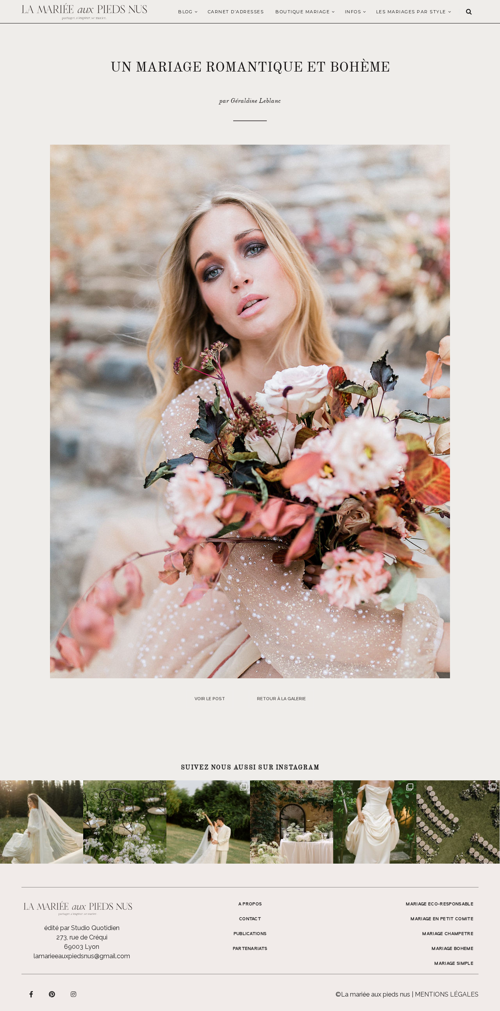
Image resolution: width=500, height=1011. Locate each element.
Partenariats (250, 949)
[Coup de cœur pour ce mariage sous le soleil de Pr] (374, 822)
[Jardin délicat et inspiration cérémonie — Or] (458, 822)
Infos (353, 11)
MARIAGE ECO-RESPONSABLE (439, 904)
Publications (250, 934)
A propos (250, 904)
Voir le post (210, 698)
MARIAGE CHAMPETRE (447, 934)
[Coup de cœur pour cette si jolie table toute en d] (291, 822)
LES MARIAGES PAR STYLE (411, 11)
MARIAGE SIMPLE (453, 963)
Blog (185, 11)
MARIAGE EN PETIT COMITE (442, 919)
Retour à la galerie (281, 698)
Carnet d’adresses (236, 11)
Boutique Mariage (302, 11)
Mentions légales (447, 994)
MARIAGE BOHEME (452, 949)
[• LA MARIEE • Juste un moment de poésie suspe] (41, 822)
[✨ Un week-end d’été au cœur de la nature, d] (208, 822)
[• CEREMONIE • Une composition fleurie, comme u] (124, 822)
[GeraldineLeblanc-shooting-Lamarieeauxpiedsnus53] (250, 411)
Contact (250, 919)
